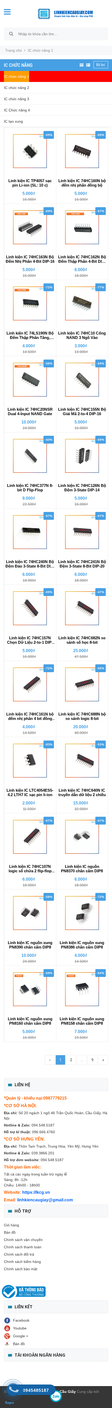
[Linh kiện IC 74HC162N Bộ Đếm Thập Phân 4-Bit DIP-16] (82, 227)
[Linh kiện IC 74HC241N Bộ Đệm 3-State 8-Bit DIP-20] (82, 532)
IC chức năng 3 (16, 99)
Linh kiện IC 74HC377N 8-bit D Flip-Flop (30, 487)
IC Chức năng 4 (17, 110)
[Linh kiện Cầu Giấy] (62, 13)
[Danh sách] (88, 65)
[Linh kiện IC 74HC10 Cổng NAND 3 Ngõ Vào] (82, 303)
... (82, 1060)
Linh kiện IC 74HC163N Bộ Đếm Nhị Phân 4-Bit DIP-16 (30, 259)
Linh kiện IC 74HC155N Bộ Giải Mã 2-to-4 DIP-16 (82, 411)
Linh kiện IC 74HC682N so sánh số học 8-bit (81, 640)
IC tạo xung (13, 121)
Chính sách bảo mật (20, 1269)
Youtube (20, 1328)
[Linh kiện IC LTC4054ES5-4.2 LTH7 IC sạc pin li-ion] (30, 760)
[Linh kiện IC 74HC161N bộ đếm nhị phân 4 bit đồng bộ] (30, 684)
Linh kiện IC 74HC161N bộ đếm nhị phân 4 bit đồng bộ (30, 716)
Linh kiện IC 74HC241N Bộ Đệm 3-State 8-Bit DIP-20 (82, 563)
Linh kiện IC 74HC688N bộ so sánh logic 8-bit (82, 716)
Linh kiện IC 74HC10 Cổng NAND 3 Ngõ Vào (82, 335)
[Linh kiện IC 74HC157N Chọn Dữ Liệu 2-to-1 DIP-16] (30, 608)
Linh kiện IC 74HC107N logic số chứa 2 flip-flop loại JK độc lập (30, 869)
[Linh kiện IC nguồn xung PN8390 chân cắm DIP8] (30, 913)
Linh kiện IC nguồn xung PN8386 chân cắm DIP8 (82, 944)
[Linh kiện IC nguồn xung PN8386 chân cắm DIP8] (82, 913)
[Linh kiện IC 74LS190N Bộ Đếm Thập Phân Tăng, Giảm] (30, 303)
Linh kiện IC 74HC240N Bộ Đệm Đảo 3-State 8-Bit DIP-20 (29, 564)
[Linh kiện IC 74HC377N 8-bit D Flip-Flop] (30, 456)
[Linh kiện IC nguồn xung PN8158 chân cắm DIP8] (82, 989)
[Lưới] (82, 65)
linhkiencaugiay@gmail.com (45, 1200)
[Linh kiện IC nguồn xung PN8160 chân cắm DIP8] (30, 989)
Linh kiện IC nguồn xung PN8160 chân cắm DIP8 (30, 1021)
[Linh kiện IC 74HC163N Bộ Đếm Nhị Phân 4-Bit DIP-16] (30, 227)
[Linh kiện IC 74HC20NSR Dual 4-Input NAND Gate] (30, 379)
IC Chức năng (18, 65)
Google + (20, 1336)
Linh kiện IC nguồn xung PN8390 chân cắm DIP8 (30, 944)
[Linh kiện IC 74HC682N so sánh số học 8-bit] (82, 608)
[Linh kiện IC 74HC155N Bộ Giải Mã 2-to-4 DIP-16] (82, 379)
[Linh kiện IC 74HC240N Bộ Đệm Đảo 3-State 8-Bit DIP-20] (30, 532)
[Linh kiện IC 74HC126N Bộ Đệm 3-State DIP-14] (82, 456)
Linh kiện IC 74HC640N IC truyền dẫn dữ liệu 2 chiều (82, 792)
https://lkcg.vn (36, 1192)
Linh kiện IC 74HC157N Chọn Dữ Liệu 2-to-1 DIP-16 (30, 640)
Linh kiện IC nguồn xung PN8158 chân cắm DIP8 (82, 1021)
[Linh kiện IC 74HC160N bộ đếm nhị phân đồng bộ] (82, 151)
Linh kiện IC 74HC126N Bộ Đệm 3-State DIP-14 (82, 487)
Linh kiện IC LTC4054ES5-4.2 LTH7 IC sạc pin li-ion (30, 792)
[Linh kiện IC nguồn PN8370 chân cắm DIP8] (82, 837)
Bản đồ (10, 1232)
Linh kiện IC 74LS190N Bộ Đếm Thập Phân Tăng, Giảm (30, 335)
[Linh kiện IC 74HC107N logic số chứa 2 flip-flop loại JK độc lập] (30, 837)
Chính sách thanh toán (22, 1247)
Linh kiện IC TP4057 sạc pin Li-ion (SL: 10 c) (30, 182)
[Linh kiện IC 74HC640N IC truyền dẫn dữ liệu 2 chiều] (82, 760)
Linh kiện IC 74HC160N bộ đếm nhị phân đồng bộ (82, 182)
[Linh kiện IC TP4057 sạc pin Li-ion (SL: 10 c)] (30, 151)
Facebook (21, 1320)
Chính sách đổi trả (19, 1254)
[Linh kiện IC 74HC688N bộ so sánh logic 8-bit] (82, 684)
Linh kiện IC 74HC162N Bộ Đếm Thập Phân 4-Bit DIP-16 (82, 259)
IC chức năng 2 (16, 88)
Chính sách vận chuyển (23, 1240)
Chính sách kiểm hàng (22, 1262)
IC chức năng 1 (16, 76)
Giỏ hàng (11, 1225)
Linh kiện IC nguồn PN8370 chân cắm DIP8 (82, 868)
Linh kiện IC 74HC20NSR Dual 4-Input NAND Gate (30, 411)
